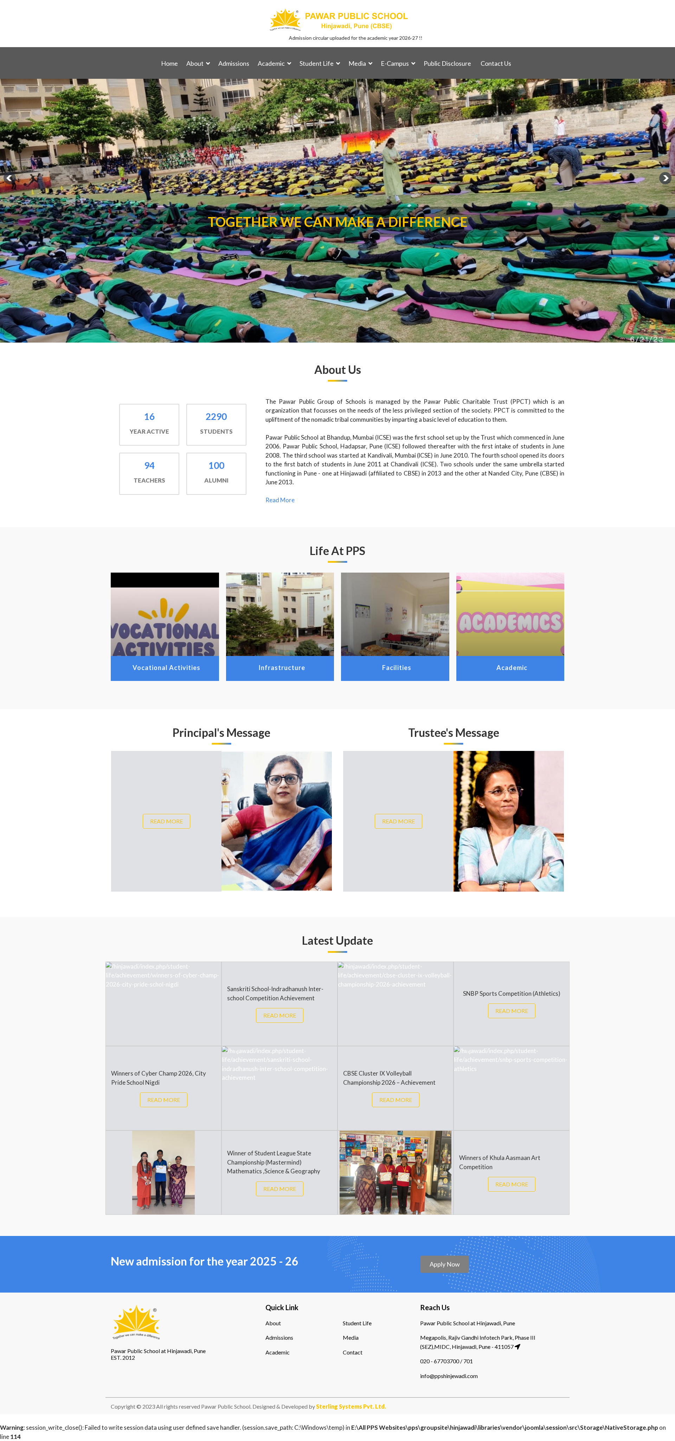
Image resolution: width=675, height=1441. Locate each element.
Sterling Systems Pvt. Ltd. (350, 1406)
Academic (271, 63)
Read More (280, 500)
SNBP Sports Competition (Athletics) (511, 993)
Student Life (317, 63)
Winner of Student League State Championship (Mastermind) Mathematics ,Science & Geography (273, 1162)
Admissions (233, 63)
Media (357, 63)
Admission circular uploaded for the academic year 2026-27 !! (285, 38)
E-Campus (395, 63)
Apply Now (445, 1264)
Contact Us (496, 63)
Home (169, 63)
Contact (352, 1352)
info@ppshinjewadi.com (449, 1375)
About (195, 63)
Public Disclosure (447, 63)
